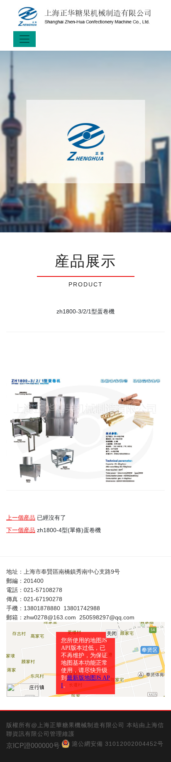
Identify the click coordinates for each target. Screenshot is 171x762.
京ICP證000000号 (33, 745)
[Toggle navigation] (24, 39)
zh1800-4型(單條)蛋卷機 (69, 530)
